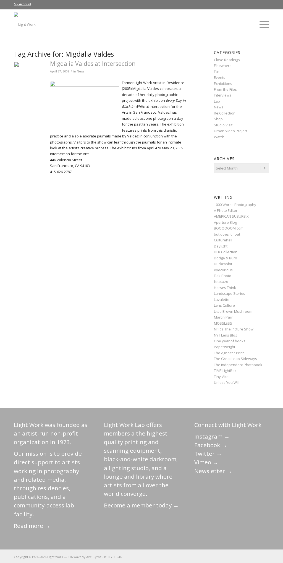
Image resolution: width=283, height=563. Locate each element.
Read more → (32, 526)
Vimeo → (206, 462)
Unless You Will (226, 382)
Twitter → (208, 453)
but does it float (227, 234)
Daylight (220, 246)
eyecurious (223, 269)
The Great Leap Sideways (235, 358)
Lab (217, 101)
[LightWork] (25, 24)
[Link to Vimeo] (248, 556)
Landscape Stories (229, 293)
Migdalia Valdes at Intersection (92, 63)
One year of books (229, 340)
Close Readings (227, 59)
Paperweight (224, 346)
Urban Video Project (230, 130)
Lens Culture (224, 305)
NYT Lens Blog (225, 335)
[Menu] (262, 24)
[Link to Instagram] (240, 556)
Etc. (216, 71)
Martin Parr (223, 317)
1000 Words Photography (235, 204)
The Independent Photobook (238, 364)
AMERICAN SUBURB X (231, 216)
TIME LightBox (225, 370)
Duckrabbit (223, 263)
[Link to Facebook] (232, 556)
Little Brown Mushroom (233, 311)
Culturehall (223, 240)
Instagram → (212, 436)
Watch (219, 136)
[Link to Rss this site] (265, 556)
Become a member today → (141, 505)
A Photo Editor (225, 210)
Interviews (222, 95)
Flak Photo (222, 275)
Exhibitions (223, 83)
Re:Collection (224, 113)
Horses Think (225, 287)
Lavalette (221, 299)
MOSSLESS (223, 323)
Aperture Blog (225, 222)
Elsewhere (223, 65)
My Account (22, 4)
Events (219, 77)
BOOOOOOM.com (228, 228)
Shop (218, 118)
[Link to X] (223, 556)
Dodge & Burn (225, 258)
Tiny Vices (222, 376)
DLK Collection (225, 251)
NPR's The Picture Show (233, 329)
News (80, 71)
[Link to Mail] (215, 556)
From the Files (225, 89)
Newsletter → (213, 471)
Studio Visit (223, 124)
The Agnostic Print (229, 352)
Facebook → (210, 445)
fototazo (221, 281)
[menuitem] (22, 4)
